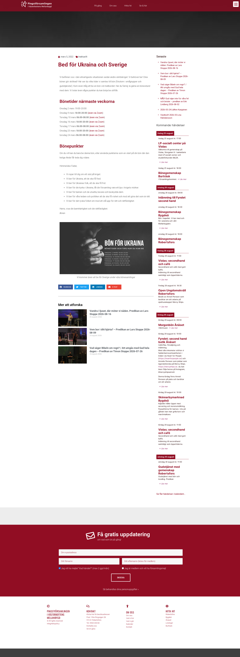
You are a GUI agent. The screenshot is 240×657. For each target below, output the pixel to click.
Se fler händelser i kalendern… (170, 494)
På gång (98, 5)
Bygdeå (169, 617)
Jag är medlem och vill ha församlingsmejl (145, 568)
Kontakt (91, 611)
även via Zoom (95, 113)
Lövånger (169, 623)
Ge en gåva (91, 629)
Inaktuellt (82, 56)
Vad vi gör (130, 621)
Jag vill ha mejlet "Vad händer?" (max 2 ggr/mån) (85, 568)
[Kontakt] (88, 606)
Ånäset (168, 620)
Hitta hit (128, 5)
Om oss (113, 5)
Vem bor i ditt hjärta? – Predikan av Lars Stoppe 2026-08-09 (174, 76)
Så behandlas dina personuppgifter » (121, 589)
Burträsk (169, 626)
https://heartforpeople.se (170, 358)
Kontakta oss (92, 626)
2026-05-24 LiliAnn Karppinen (173, 109)
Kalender (129, 624)
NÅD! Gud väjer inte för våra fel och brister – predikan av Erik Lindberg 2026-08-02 (174, 101)
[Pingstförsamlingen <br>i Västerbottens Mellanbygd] (48, 606)
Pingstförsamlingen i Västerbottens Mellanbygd (58, 614)
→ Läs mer (163, 162)
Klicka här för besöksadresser (98, 614)
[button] (65, 287)
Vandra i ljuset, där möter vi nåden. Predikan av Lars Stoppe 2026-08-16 (172, 65)
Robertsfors (170, 614)
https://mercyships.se (167, 366)
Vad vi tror (130, 618)
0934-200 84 (94, 623)
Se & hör (143, 5)
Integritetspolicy (53, 624)
